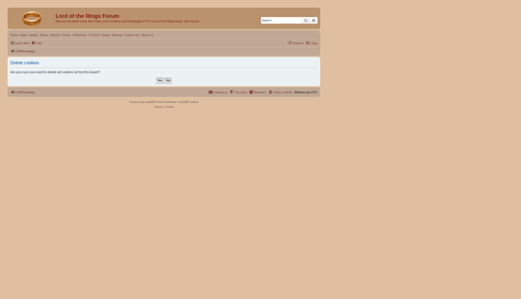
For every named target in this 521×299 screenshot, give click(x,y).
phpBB (149, 101)
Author (34, 35)
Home (14, 35)
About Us (147, 35)
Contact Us (131, 35)
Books (44, 35)
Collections (79, 35)
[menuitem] (36, 43)
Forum (66, 35)
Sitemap (117, 35)
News (24, 35)
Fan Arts (94, 35)
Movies (55, 35)
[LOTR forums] (32, 17)
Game (106, 35)
